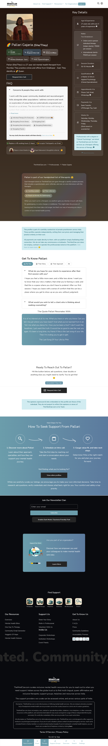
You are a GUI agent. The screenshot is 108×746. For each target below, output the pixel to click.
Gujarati (40, 60)
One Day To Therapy (12, 627)
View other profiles (54, 475)
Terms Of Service (47, 732)
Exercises (8, 620)
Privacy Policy (62, 732)
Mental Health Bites (12, 623)
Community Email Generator (15, 631)
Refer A (47, 623)
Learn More (56, 564)
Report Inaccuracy (88, 153)
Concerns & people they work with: (28, 90)
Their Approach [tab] (58, 264)
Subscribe (54, 513)
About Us (36, 4)
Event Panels (44, 642)
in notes (18, 54)
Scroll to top (54, 737)
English (46, 60)
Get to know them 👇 (48, 135)
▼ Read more (13, 113)
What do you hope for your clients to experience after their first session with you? (54, 272)
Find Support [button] (46, 4)
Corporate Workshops (47, 635)
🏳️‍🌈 (46, 118)
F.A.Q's (75, 623)
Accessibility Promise (80, 634)
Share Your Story (45, 620)
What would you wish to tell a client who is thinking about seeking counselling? (54, 303)
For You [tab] (28, 264)
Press (74, 627)
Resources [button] (58, 4)
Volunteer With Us (46, 627)
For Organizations (75, 4)
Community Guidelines (80, 631)
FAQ (9, 83)
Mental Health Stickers (13, 638)
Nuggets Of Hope (11, 634)
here (70, 726)
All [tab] (69, 264)
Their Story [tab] (42, 264)
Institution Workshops (47, 639)
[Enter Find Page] (98, 3)
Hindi (35, 60)
